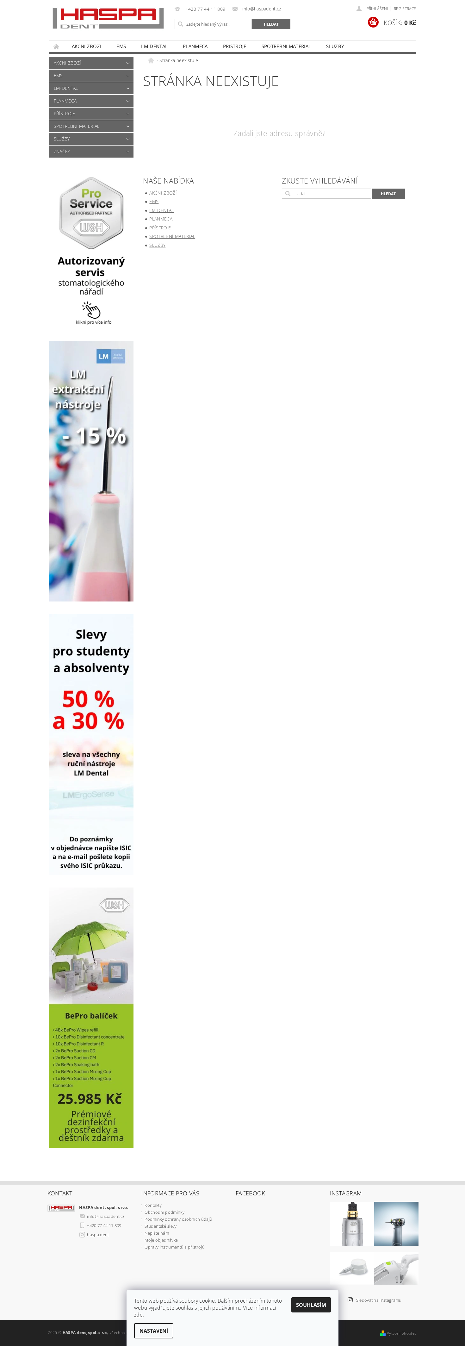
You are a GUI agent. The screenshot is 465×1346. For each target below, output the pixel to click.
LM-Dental (154, 46)
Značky (62, 151)
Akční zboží (87, 46)
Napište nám (157, 1233)
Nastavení (154, 1330)
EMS (121, 46)
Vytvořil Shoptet (401, 1333)
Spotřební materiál (286, 46)
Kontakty (153, 1205)
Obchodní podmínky (164, 1212)
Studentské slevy (161, 1226)
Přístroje (234, 46)
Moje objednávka (161, 1240)
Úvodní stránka (56, 46)
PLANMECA (195, 46)
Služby (335, 46)
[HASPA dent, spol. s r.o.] (108, 18)
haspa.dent (98, 1234)
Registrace (405, 8)
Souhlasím (311, 1304)
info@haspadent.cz (105, 1216)
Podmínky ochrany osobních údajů (178, 1219)
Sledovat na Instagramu (379, 1300)
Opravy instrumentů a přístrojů (175, 1247)
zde (138, 1314)
